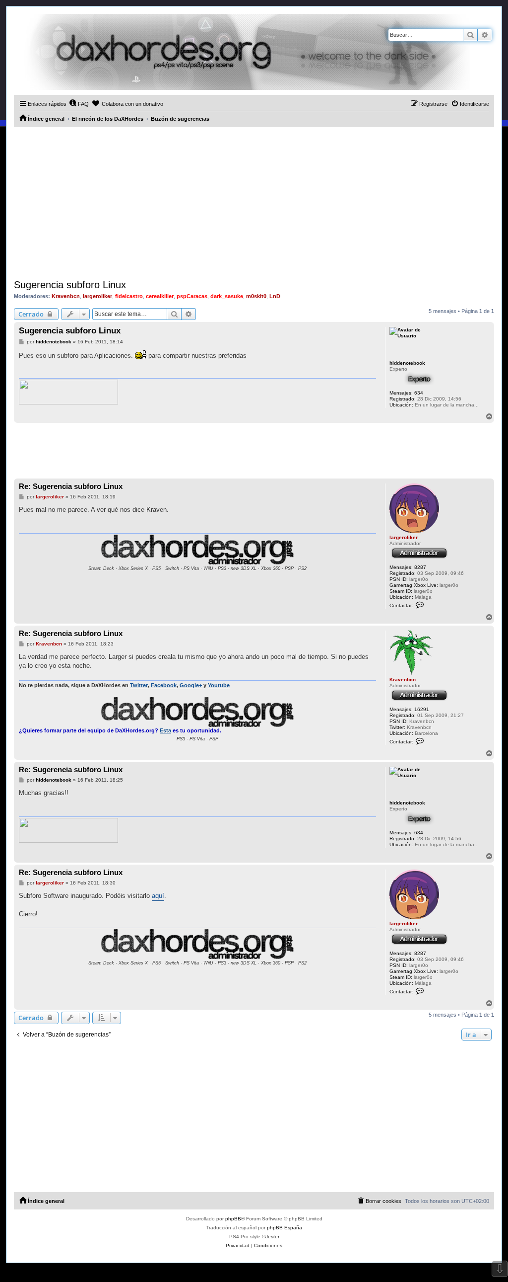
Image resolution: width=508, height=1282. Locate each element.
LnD (274, 296)
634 (418, 393)
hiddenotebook (407, 363)
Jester (272, 1236)
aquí (158, 895)
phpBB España (284, 1227)
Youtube (219, 685)
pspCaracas (192, 296)
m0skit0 (256, 296)
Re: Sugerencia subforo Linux (71, 486)
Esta (165, 730)
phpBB (233, 1218)
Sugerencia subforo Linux (70, 284)
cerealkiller (160, 296)
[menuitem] (79, 104)
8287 (420, 567)
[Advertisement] (254, 201)
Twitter (139, 685)
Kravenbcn (66, 296)
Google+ (191, 685)
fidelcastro (129, 296)
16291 (421, 709)
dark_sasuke (226, 296)
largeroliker (97, 296)
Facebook (164, 685)
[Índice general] (242, 52)
